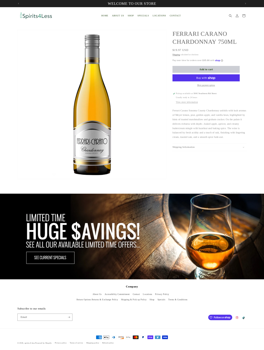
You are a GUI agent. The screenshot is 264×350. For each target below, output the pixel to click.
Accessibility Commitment (117, 294)
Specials (161, 299)
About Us (97, 294)
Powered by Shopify (43, 343)
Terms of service (76, 343)
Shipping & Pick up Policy (134, 299)
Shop (152, 299)
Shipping (176, 55)
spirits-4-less (30, 343)
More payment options (206, 85)
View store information (187, 102)
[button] (230, 15)
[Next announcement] (245, 3)
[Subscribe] (69, 317)
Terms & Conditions (177, 299)
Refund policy (108, 343)
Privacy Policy (162, 294)
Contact (136, 294)
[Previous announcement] (18, 3)
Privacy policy (61, 343)
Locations (147, 294)
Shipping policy (92, 343)
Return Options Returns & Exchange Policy (97, 299)
